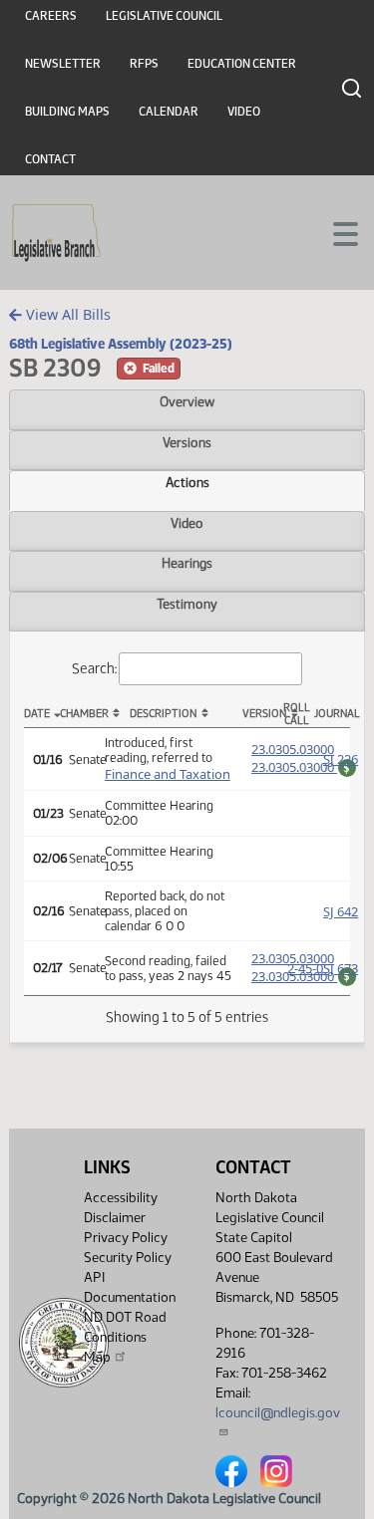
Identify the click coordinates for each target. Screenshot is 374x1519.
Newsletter (63, 64)
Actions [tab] (187, 482)
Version (260, 713)
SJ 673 (340, 968)
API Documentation (130, 1287)
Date (37, 713)
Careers (51, 16)
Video (243, 112)
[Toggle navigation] (335, 232)
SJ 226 (340, 759)
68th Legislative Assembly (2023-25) (120, 344)
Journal (332, 713)
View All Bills (66, 314)
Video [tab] (187, 523)
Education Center (241, 64)
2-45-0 (305, 968)
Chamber (78, 713)
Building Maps (67, 112)
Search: (94, 668)
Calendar (168, 112)
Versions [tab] (187, 442)
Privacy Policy (126, 1237)
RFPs (144, 64)
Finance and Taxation (167, 774)
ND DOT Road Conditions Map (125, 1337)
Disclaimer (115, 1217)
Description (163, 713)
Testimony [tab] (187, 604)
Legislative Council (164, 16)
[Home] (56, 233)
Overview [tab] (187, 401)
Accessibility (121, 1197)
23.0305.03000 (292, 749)
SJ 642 (340, 911)
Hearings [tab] (187, 563)
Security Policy (128, 1257)
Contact (50, 159)
